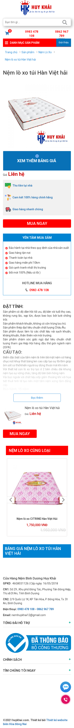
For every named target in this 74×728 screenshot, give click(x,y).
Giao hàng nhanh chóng (27, 209)
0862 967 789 (61, 34)
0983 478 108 (31, 34)
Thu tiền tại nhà (22, 185)
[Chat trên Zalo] (65, 687)
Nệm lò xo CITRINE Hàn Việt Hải (37, 518)
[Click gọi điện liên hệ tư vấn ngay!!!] (65, 699)
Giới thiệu (64, 42)
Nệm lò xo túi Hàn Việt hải (42, 408)
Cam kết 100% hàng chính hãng (32, 197)
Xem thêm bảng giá (37, 160)
